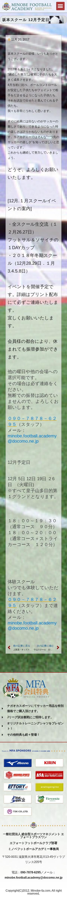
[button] (60, 6)
